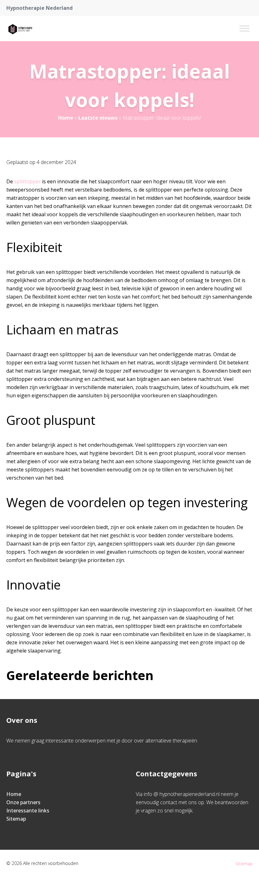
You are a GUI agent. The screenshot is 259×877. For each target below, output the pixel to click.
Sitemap (16, 818)
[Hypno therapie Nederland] (19, 28)
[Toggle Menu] (244, 28)
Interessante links (27, 810)
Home (65, 117)
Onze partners (23, 802)
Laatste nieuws (97, 117)
